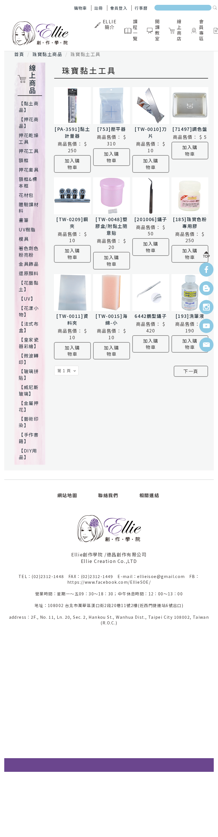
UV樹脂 (27, 229)
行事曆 (141, 8)
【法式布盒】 (29, 327)
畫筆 (24, 220)
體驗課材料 (29, 207)
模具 (24, 238)
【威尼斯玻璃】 (29, 390)
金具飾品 (29, 263)
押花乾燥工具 (29, 138)
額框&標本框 (28, 182)
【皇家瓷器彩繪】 (29, 342)
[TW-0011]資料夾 (72, 319)
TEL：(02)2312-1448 (43, 576)
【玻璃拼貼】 (29, 374)
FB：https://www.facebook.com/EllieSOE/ (133, 579)
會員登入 (119, 8)
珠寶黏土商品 (47, 54)
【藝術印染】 (29, 422)
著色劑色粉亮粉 (29, 251)
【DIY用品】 (28, 453)
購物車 (80, 8)
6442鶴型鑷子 (151, 315)
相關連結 (149, 495)
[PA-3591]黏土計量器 (72, 132)
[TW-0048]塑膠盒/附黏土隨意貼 (111, 226)
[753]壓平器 (111, 129)
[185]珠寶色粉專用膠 (190, 222)
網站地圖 (67, 495)
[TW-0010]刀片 (151, 132)
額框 (24, 160)
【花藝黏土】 (29, 286)
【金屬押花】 (29, 406)
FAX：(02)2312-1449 (93, 576)
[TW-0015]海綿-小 (111, 319)
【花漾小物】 (29, 311)
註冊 (98, 8)
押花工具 (29, 150)
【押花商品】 (29, 122)
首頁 (19, 54)
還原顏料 (29, 273)
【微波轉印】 (29, 358)
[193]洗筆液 (189, 315)
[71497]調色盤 (189, 129)
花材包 (26, 195)
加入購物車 (72, 163)
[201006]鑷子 (150, 219)
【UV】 (27, 298)
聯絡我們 (108, 495)
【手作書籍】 (29, 438)
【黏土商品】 (29, 106)
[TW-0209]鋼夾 (72, 222)
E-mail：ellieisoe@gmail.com (153, 576)
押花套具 (29, 169)
